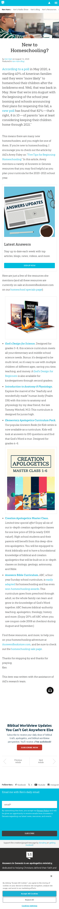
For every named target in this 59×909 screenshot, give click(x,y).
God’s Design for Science (20, 343)
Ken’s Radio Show (20, 9)
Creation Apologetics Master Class (26, 518)
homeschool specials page (26, 289)
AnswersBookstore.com (16, 644)
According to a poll (15, 69)
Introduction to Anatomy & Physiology (28, 386)
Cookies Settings (29, 906)
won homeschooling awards (22, 588)
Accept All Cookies (29, 894)
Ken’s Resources (49, 9)
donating (43, 843)
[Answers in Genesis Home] (8, 3)
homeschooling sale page (26, 649)
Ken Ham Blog (18, 61)
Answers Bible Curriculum (21, 575)
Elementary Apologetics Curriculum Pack (30, 420)
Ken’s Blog (35, 9)
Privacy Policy (43, 810)
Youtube (41, 785)
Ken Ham (6, 9)
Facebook (21, 785)
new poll (8, 111)
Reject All (29, 900)
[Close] (51, 876)
